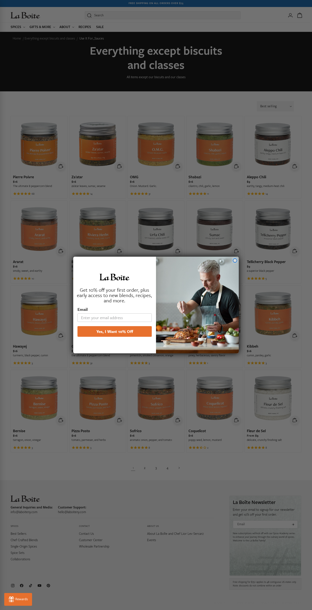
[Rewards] (18, 599)
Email (82, 309)
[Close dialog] (235, 260)
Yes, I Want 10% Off (114, 331)
